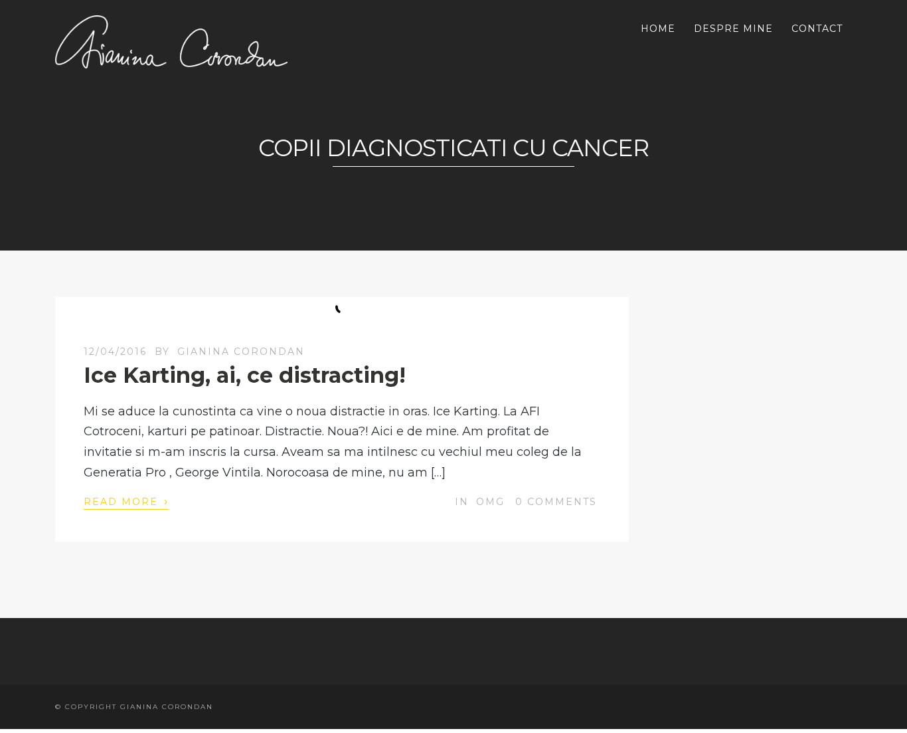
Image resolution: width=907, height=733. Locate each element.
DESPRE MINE (733, 29)
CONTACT (817, 29)
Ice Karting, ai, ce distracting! (245, 375)
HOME (658, 29)
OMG (490, 502)
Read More (126, 501)
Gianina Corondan (241, 352)
